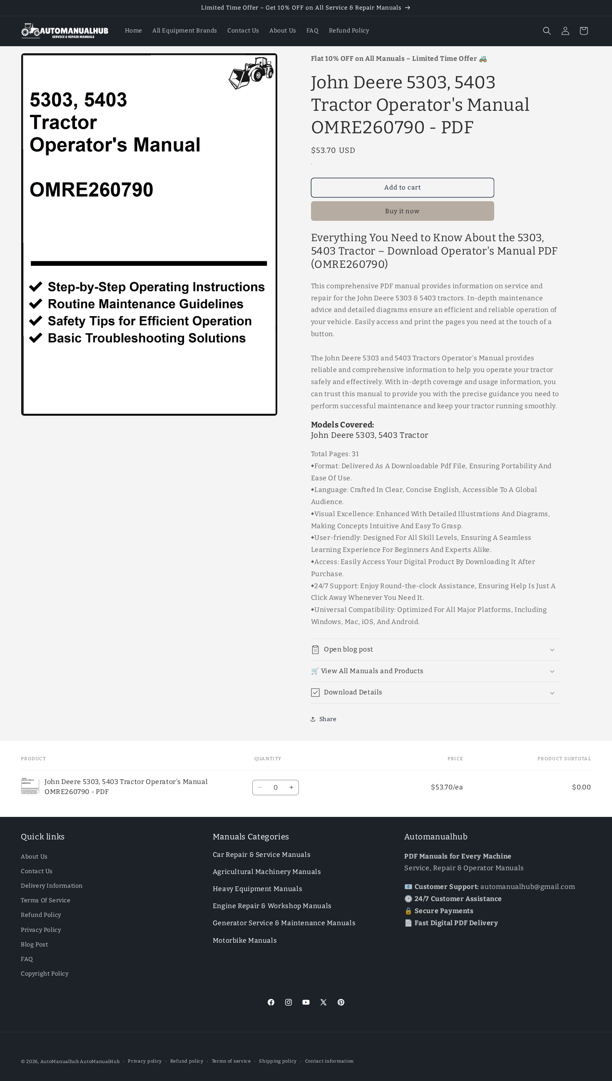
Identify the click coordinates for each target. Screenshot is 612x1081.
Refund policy (187, 1061)
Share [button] (328, 719)
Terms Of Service (46, 900)
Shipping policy (278, 1061)
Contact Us (37, 871)
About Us (34, 856)
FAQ (27, 959)
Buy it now (402, 211)
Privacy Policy (41, 930)
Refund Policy (41, 915)
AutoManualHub (99, 1061)
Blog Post (34, 944)
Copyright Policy (45, 973)
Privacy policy (145, 1061)
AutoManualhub (59, 1061)
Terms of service (231, 1061)
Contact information (329, 1061)
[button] (547, 31)
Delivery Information (52, 885)
